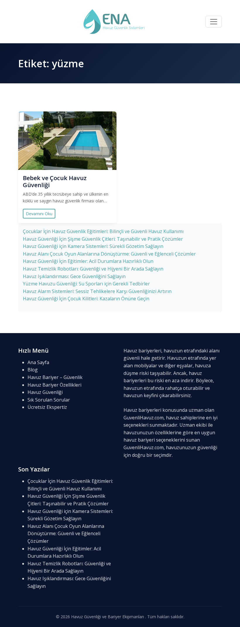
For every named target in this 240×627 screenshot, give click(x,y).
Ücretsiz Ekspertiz (47, 407)
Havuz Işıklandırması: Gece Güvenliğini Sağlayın (74, 276)
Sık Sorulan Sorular (49, 400)
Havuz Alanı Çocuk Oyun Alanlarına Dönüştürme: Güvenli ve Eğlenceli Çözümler (109, 254)
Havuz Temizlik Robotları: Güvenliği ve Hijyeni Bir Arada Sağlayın (93, 269)
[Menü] (213, 21)
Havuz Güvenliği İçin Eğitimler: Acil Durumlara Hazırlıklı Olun (88, 261)
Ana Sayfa (38, 362)
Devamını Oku (39, 213)
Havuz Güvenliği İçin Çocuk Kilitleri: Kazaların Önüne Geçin (86, 298)
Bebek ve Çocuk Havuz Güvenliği (55, 181)
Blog (33, 369)
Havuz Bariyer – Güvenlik (55, 377)
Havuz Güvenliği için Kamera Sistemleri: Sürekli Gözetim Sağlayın (93, 246)
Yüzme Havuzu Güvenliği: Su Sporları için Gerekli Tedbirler (86, 283)
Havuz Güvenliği (45, 392)
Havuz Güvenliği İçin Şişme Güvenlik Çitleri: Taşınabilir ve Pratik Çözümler (103, 239)
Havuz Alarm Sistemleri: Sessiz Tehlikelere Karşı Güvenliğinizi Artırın (97, 291)
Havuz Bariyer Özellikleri (54, 385)
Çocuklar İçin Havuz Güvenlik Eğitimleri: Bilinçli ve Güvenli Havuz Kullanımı (103, 231)
